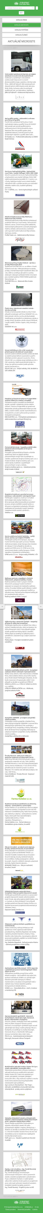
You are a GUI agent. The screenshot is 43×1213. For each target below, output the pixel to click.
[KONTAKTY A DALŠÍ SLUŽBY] (40, 606)
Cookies (34, 1209)
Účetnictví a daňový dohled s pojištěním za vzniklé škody (20, 925)
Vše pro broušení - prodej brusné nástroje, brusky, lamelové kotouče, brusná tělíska (20, 848)
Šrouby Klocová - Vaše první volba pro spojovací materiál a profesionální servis (19, 756)
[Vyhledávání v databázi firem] (22, 1202)
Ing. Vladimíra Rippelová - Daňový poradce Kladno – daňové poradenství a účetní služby (21, 943)
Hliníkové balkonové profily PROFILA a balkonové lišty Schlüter (18, 217)
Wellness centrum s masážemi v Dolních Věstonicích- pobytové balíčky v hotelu (19, 579)
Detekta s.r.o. (9, 513)
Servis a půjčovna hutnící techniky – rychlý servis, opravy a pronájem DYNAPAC (20, 537)
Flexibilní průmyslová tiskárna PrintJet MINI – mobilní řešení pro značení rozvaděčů (21, 399)
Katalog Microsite (21, 25)
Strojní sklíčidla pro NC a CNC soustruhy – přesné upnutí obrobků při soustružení (19, 351)
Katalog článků (21, 35)
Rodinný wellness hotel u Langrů (16, 597)
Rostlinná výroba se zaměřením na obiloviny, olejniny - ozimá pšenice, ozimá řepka (20, 804)
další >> (15, 48)
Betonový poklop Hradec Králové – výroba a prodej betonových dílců (20, 264)
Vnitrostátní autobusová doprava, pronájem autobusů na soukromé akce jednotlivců (20, 75)
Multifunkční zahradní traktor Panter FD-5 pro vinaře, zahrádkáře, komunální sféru (21, 1067)
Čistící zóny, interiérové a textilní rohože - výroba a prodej (19, 309)
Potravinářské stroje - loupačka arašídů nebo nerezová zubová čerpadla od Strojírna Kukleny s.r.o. (20, 448)
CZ (21, 13)
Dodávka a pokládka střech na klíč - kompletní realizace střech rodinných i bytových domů (21, 671)
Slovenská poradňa (24, 1209)
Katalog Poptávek (21, 30)
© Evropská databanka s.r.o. (13, 1207)
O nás (37, 1207)
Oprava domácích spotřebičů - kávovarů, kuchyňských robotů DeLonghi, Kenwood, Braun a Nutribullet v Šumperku (19, 1017)
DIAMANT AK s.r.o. (11, 327)
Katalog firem (21, 20)
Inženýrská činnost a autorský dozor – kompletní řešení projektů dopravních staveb (21, 892)
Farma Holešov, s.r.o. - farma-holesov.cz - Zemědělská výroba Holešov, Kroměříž (18, 823)
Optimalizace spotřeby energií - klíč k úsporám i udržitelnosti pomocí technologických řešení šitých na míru (21, 969)
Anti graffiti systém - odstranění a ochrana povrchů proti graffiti (19, 119)
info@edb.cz (29, 1207)
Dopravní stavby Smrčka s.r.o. (14, 910)
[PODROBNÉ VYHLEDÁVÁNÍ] (2, 606)
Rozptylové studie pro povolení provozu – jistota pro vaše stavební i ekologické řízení (20, 495)
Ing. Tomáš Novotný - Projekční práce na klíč (19, 1187)
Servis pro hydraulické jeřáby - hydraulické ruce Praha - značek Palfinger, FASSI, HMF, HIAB (21, 172)
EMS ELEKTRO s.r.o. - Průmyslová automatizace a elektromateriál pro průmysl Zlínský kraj (20, 418)
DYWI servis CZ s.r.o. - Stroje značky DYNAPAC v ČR (21, 554)
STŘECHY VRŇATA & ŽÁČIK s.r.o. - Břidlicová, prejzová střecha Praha (19, 689)
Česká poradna (11, 1209)
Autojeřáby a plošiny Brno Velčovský (17, 736)
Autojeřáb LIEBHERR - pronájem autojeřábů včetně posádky (20, 718)
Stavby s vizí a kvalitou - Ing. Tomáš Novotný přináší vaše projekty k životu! (20, 1170)
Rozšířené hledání (33, 8)
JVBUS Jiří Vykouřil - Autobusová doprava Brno (20, 92)
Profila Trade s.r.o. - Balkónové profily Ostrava (19, 235)
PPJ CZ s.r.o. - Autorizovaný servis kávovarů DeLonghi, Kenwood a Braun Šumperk (18, 1037)
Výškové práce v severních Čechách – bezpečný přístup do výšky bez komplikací (21, 622)
